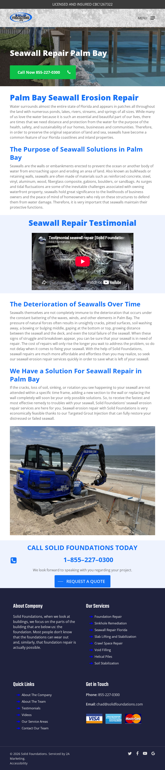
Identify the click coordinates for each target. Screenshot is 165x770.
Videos (27, 715)
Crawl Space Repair (109, 643)
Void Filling (103, 650)
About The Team (34, 701)
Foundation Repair (108, 616)
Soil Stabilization (107, 663)
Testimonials (31, 708)
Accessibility (19, 763)
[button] (146, 17)
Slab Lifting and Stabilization (115, 636)
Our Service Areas (35, 721)
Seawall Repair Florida (111, 630)
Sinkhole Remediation (111, 623)
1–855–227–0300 (88, 559)
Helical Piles (103, 656)
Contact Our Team (35, 728)
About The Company (37, 695)
